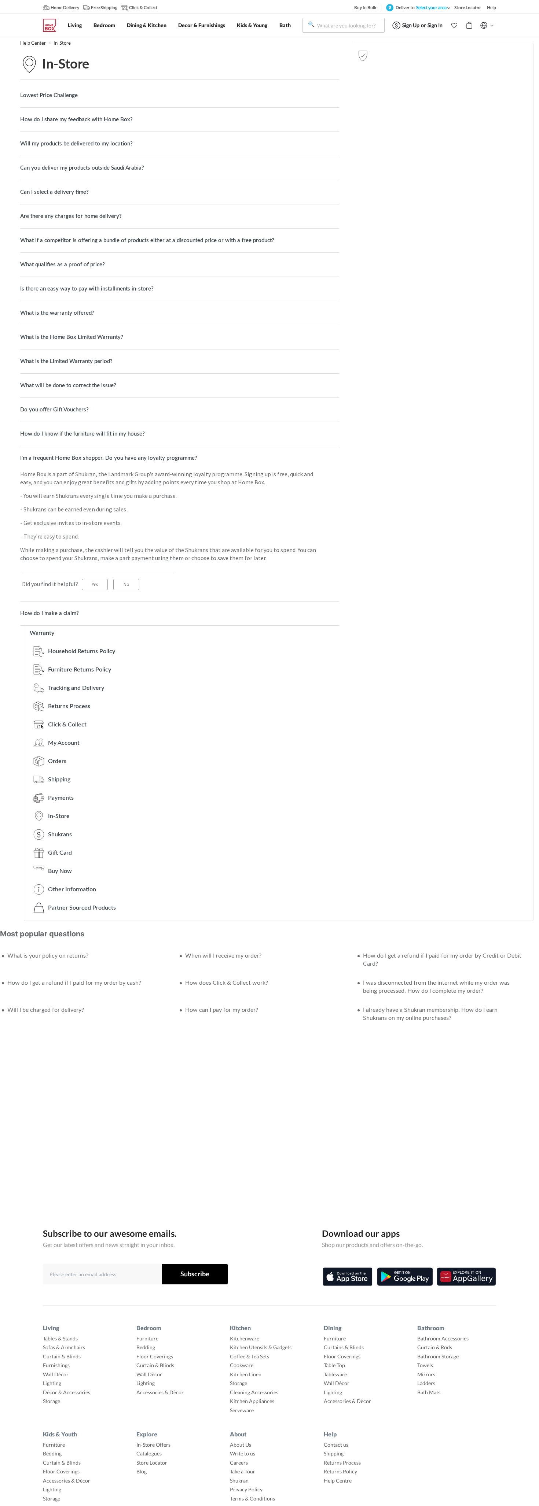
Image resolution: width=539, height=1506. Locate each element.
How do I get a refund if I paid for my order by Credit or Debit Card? (442, 960)
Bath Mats (428, 1392)
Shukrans (60, 834)
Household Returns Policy (81, 651)
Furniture (147, 1338)
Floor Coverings (154, 1356)
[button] (454, 25)
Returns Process (69, 706)
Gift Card (60, 853)
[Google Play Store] (405, 1277)
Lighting (52, 1383)
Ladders (426, 1383)
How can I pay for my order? (221, 1010)
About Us (240, 1445)
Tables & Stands (60, 1338)
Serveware (242, 1410)
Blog (141, 1471)
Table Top (334, 1365)
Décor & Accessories (66, 1392)
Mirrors (426, 1374)
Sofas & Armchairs (64, 1347)
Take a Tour (242, 1471)
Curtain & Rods (434, 1347)
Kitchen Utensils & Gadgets (261, 1347)
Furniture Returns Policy (79, 670)
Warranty (42, 633)
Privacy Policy (246, 1489)
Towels (425, 1365)
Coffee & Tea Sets (249, 1356)
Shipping (59, 779)
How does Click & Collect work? (226, 983)
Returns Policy (340, 1471)
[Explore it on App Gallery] (466, 1277)
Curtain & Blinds (62, 1356)
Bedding (145, 1347)
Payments (61, 798)
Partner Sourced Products (82, 908)
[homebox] (52, 25)
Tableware (335, 1374)
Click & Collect (67, 725)
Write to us (242, 1453)
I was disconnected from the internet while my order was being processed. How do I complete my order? (436, 987)
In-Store (62, 43)
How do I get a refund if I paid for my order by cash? (74, 983)
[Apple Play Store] (347, 1277)
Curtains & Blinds (344, 1347)
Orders (57, 761)
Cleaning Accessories (254, 1392)
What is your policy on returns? (47, 956)
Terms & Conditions (252, 1498)
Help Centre (338, 1480)
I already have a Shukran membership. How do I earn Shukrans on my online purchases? (430, 1014)
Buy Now (60, 871)
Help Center (33, 43)
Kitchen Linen (245, 1374)
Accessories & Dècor (160, 1392)
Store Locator (151, 1462)
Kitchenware (244, 1338)
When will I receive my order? (223, 956)
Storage (51, 1401)
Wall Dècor (56, 1374)
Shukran (239, 1480)
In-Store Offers (153, 1445)
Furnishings (56, 1365)
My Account (64, 743)
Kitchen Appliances (252, 1401)
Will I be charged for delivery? (45, 1010)
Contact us (336, 1445)
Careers (239, 1462)
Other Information (72, 889)
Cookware (241, 1365)
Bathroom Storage (438, 1356)
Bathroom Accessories (443, 1338)
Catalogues (149, 1453)
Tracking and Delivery (76, 688)
